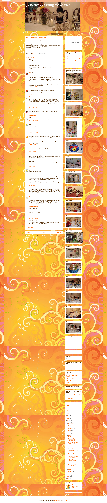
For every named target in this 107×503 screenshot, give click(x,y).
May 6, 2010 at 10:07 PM (33, 206)
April (69, 467)
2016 (68, 411)
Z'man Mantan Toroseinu (73, 450)
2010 (68, 422)
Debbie (30, 72)
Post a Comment (30, 227)
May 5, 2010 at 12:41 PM (33, 120)
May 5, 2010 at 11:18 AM (33, 70)
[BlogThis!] (41, 53)
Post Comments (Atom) (46, 235)
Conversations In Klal (70, 378)
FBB (29, 117)
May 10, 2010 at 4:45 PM (33, 224)
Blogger (66, 500)
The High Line (71, 436)
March (69, 469)
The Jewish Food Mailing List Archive (73, 394)
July (69, 431)
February (70, 471)
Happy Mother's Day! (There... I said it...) (72, 463)
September (70, 428)
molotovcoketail (57, 500)
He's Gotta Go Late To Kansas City (73, 62)
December (70, 423)
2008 (68, 476)
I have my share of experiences (43, 176)
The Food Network (69, 398)
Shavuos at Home (71, 448)
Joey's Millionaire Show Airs (71, 65)
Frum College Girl (69, 382)
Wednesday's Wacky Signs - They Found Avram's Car (72, 446)
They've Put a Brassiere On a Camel (35, 131)
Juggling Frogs (69, 380)
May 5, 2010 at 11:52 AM (33, 115)
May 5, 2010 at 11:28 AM (33, 107)
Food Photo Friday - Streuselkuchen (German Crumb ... (72, 439)
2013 (68, 417)
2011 (68, 420)
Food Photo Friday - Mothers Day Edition (72, 460)
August (69, 430)
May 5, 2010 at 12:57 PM (33, 132)
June (69, 433)
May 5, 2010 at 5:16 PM (33, 185)
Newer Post (28, 232)
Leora (30, 109)
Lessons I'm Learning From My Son (73, 64)
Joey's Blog (68, 367)
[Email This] (39, 53)
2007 (68, 478)
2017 (68, 410)
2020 (68, 405)
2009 (68, 475)
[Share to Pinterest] (44, 53)
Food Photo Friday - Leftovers (72, 454)
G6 (29, 96)
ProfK (30, 135)
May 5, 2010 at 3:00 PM (33, 144)
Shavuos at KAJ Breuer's (73, 452)
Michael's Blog (69, 365)
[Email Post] (38, 53)
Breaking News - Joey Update (72, 60)
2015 (68, 413)
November (70, 425)
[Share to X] (42, 53)
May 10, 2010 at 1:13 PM (33, 218)
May (69, 435)
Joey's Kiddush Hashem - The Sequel (73, 58)
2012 (68, 418)
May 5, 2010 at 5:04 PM (33, 166)
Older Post (59, 232)
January (70, 472)
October (70, 426)
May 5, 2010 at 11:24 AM (33, 94)
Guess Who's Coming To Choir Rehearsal (73, 457)
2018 (68, 408)
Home (44, 232)
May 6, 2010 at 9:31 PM (33, 194)
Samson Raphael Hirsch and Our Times (73, 443)
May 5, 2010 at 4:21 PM (33, 151)
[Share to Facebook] (43, 53)
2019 (68, 406)
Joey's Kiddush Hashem (70, 56)
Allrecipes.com (69, 396)
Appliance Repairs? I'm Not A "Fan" (72, 465)
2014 (68, 415)
